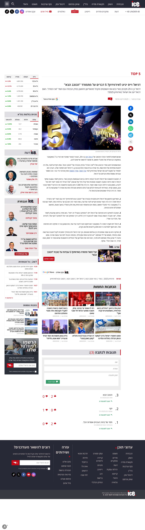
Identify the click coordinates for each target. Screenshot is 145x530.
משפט (34, 4)
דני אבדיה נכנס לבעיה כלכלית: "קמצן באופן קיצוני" (83, 337)
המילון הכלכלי (97, 482)
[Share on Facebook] (130, 108)
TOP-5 (85, 462)
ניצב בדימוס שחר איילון (29, 192)
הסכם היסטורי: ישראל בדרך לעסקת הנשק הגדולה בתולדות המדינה (108, 337)
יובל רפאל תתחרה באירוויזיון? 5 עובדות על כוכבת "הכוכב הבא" (72, 253)
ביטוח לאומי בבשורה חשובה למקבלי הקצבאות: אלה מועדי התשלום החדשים (56, 311)
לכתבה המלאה (49, 259)
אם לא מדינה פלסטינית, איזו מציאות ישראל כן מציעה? (27, 159)
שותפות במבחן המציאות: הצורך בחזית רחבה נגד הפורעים (28, 173)
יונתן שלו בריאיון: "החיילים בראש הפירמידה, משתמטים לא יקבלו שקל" (109, 311)
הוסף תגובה (51, 382)
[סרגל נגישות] (5, 527)
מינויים (100, 465)
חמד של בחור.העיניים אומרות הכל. (97, 422)
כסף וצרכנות (46, 4)
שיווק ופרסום (74, 4)
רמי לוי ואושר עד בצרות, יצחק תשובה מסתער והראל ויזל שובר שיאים (82, 311)
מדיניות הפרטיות (64, 474)
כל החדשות (9, 298)
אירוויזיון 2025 (109, 278)
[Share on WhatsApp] (130, 128)
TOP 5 (135, 73)
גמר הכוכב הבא (91, 278)
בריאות (100, 478)
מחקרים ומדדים (102, 11)
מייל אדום (44, 11)
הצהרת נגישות (65, 470)
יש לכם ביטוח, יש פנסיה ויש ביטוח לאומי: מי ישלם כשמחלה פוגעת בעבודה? (15, 320)
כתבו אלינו (67, 461)
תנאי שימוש (66, 466)
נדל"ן (85, 4)
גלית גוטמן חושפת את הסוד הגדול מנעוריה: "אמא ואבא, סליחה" (55, 337)
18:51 (35, 292)
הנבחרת (120, 4)
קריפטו (115, 473)
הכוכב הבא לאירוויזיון (57, 278)
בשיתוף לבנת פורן (19, 324)
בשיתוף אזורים (20, 333)
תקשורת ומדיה (98, 4)
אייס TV (84, 466)
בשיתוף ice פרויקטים (19, 315)
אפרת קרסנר (135, 99)
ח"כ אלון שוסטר (31, 179)
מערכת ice (91, 316)
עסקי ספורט (98, 453)
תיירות (85, 457)
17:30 (35, 273)
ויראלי (25, 4)
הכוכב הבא (71, 278)
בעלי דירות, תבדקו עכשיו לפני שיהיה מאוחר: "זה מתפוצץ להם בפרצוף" (15, 311)
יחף (110, 408)
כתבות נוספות (30, 305)
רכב (101, 473)
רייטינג (87, 11)
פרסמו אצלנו (66, 478)
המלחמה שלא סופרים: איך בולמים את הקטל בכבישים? (27, 187)
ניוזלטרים (61, 11)
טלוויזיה (115, 482)
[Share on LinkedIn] (130, 121)
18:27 (35, 285)
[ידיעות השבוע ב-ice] (81, 298)
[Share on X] (130, 115)
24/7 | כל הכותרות (27, 261)
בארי (100, 278)
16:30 (35, 266)
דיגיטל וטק (60, 4)
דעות (117, 11)
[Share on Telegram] (130, 135)
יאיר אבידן (33, 164)
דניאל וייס (89, 157)
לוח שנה (84, 475)
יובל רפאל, (82, 171)
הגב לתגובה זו (104, 401)
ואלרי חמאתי (73, 171)
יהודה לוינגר (117, 316)
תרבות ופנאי (83, 453)
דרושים (85, 470)
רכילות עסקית (112, 469)
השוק (110, 4)
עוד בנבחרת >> (21, 254)
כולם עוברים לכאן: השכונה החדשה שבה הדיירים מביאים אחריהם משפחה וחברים (15, 329)
